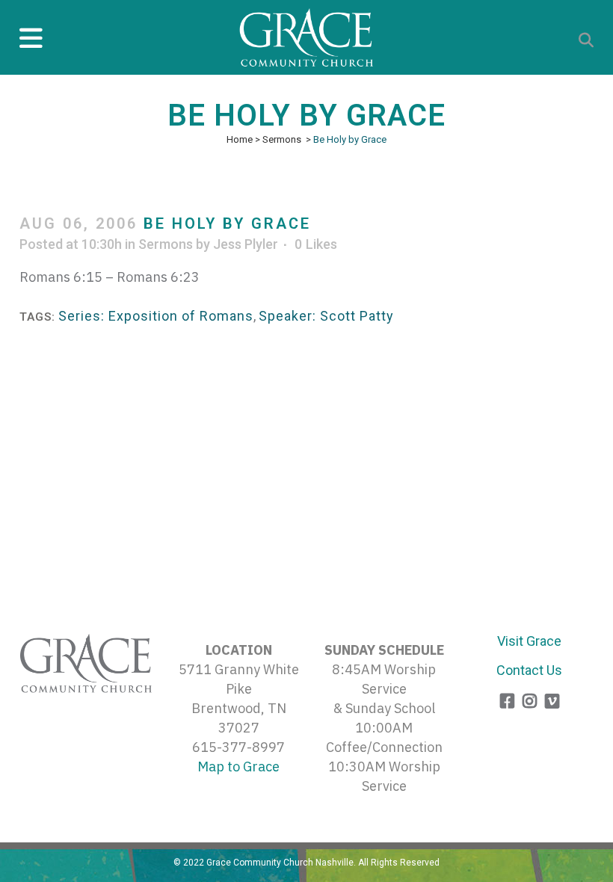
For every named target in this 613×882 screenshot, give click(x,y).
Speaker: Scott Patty (326, 316)
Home (240, 139)
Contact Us (529, 670)
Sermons (281, 139)
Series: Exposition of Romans (155, 316)
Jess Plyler (245, 244)
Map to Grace (238, 766)
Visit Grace (529, 641)
